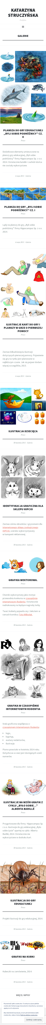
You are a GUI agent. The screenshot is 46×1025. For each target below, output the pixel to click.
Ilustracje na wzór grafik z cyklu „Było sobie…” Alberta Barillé (23, 806)
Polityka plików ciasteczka (28, 1015)
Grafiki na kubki (23, 956)
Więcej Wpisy (23, 995)
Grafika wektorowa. (23, 580)
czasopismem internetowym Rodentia (21, 727)
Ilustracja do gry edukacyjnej (23, 902)
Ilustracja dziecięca (23, 431)
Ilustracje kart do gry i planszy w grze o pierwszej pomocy (23, 328)
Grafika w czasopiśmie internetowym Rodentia (23, 707)
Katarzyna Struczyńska (23, 13)
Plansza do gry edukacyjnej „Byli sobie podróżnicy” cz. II (23, 134)
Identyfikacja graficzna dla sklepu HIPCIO (23, 507)
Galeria (28, 176)
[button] (7, 56)
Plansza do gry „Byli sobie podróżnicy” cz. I (23, 208)
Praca (23, 140)
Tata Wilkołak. (26, 614)
